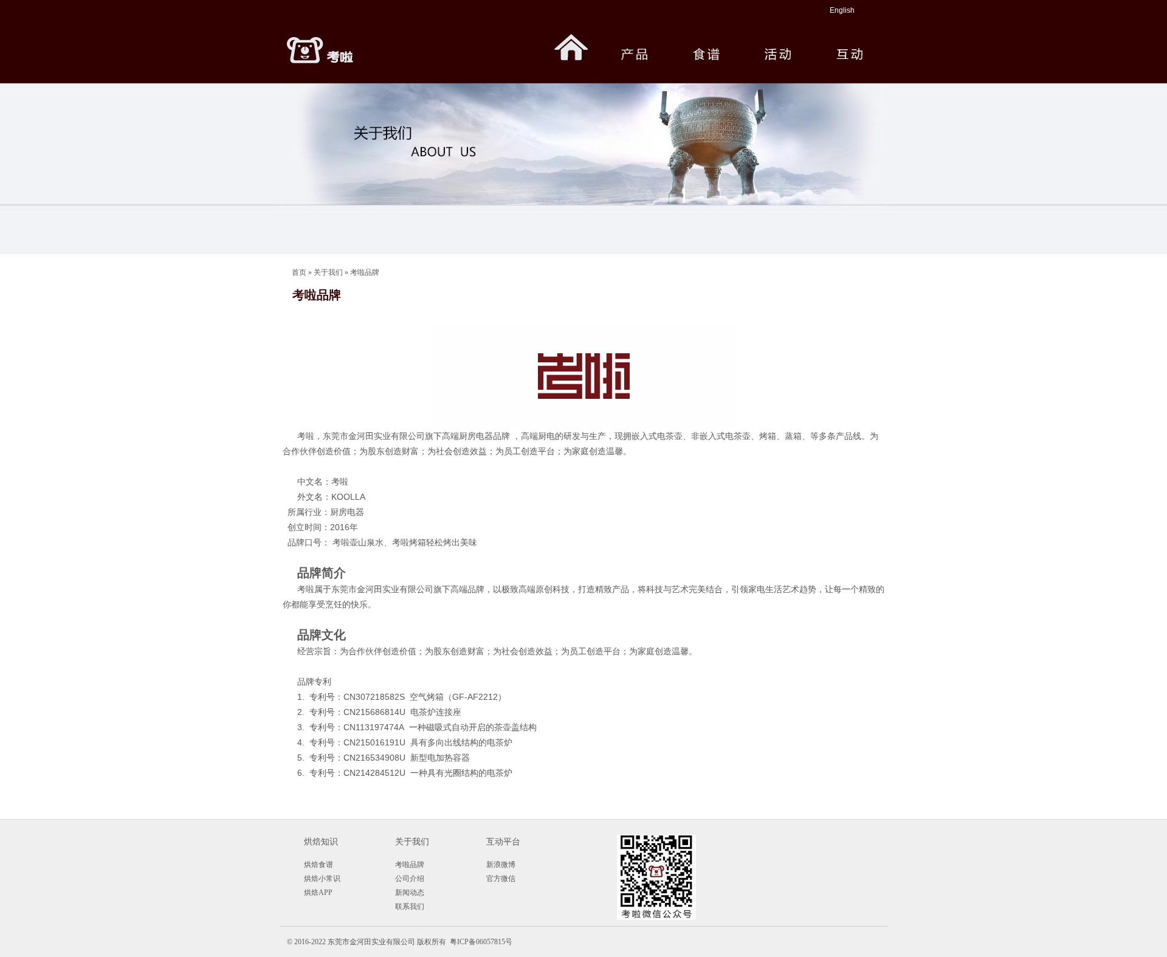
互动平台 (503, 841)
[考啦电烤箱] (340, 43)
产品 (631, 43)
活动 (777, 43)
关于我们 (328, 272)
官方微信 (500, 878)
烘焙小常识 (322, 878)
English (842, 10)
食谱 (705, 43)
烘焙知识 (321, 841)
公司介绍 (409, 878)
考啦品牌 (364, 272)
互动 (848, 43)
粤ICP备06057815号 (481, 942)
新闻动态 (409, 892)
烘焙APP (318, 892)
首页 (299, 272)
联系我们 (409, 906)
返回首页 (571, 43)
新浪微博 (500, 864)
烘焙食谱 (318, 864)
